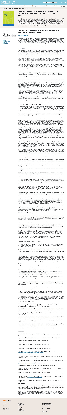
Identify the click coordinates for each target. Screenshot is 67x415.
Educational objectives (6, 41)
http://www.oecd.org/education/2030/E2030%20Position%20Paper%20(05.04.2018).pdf (31, 363)
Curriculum (4, 40)
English (53, 2)
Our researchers (20, 406)
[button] (3, 6)
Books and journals (21, 407)
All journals (20, 409)
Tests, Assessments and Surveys (46, 403)
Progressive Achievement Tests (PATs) (47, 404)
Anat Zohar (20, 16)
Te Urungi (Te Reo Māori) (45, 405)
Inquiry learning (5, 43)
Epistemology (5, 42)
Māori (46, 2)
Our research (20, 403)
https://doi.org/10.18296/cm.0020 (32, 354)
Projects (19, 405)
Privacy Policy (44, 406)
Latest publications (21, 404)
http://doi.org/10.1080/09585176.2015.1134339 (35, 377)
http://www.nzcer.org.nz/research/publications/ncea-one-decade (28, 346)
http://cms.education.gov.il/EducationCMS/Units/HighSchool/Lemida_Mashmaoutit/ (31, 352)
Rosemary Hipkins (26, 16)
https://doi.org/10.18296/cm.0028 (23, 35)
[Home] (6, 2)
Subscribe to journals (21, 410)
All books (19, 408)
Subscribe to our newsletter (46, 408)
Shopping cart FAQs (44, 411)
